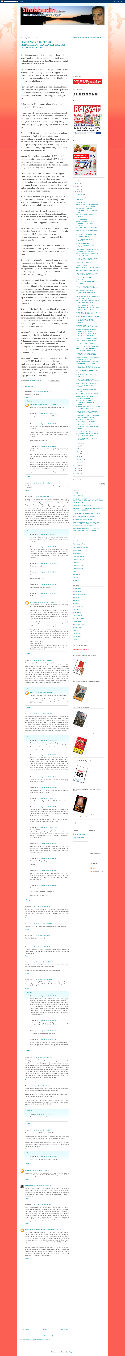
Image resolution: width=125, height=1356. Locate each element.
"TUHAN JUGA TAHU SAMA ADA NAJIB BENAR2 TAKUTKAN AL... (87, 420)
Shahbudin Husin (80, 834)
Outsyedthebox (77, 621)
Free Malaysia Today (79, 544)
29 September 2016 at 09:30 (48, 1156)
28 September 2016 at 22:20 (48, 787)
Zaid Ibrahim (77, 636)
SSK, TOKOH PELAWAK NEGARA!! (87, 338)
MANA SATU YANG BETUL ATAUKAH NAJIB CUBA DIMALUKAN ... (87, 274)
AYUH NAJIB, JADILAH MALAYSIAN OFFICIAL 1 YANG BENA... (87, 434)
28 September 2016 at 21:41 (43, 391)
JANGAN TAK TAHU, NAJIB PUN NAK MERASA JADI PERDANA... (88, 250)
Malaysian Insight (78, 568)
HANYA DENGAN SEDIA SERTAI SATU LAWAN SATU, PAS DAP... (88, 330)
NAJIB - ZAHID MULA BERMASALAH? (88, 268)
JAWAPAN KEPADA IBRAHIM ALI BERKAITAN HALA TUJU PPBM (86, 354)
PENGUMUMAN (78, 496)
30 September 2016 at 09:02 (42, 1185)
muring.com (29, 1185)
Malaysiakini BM (78, 565)
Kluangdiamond (77, 615)
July (78, 446)
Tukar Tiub (76, 630)
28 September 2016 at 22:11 (47, 777)
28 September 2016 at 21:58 (43, 660)
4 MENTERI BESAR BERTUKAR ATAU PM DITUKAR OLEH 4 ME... (88, 297)
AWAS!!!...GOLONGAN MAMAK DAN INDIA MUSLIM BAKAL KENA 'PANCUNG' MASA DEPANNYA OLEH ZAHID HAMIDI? (86, 523)
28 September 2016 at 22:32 (48, 798)
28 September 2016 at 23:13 (43, 924)
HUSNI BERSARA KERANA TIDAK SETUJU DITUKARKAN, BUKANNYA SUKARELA (86, 529)
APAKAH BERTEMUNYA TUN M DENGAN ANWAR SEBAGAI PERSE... (86, 385)
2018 (76, 186)
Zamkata (75, 639)
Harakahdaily (77, 550)
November (80, 197)
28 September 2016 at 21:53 (47, 404)
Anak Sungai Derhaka (79, 594)
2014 (76, 468)
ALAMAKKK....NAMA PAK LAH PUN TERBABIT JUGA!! (87, 235)
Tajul (31, 692)
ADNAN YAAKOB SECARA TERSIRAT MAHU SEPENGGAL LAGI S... (87, 362)
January (79, 462)
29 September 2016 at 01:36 (48, 996)
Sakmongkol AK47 (78, 624)
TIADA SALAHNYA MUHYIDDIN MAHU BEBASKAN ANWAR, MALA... (88, 313)
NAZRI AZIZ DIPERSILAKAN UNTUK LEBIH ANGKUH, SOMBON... (87, 301)
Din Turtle (76, 603)
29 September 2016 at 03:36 (48, 1020)
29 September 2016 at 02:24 (43, 1057)
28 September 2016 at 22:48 (48, 807)
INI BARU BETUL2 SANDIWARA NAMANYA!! (86, 513)
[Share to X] (55, 381)
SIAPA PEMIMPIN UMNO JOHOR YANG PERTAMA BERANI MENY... (87, 412)
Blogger (71, 1352)
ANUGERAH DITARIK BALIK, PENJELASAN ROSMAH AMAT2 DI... (86, 292)
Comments (95, 871)
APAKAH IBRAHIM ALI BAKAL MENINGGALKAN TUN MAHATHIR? (88, 367)
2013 (76, 471)
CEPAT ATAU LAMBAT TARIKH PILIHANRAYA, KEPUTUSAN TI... (87, 349)
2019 (76, 184)
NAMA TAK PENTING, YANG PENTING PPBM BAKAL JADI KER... (88, 380)
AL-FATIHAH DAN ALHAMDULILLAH (87, 316)
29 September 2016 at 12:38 (48, 446)
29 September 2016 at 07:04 (48, 1031)
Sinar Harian (76, 574)
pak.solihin (34, 404)
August (79, 443)
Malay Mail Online (78, 556)
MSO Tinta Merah (78, 618)
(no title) (75, 493)
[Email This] (51, 381)
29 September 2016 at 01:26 (48, 885)
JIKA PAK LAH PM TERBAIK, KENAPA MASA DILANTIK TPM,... (87, 358)
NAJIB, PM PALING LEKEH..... (85, 424)
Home (45, 1329)
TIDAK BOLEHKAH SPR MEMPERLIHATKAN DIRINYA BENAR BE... (86, 245)
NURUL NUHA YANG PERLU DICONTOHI (85, 278)
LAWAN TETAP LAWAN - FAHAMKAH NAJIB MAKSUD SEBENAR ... (87, 416)
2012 (76, 473)
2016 (76, 192)
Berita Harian (77, 541)
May (78, 451)
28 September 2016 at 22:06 (48, 740)
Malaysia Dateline (78, 559)
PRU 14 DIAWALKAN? (83, 219)
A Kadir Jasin (77, 588)
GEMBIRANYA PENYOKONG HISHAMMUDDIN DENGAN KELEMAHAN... (85, 223)
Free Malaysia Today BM (80, 547)
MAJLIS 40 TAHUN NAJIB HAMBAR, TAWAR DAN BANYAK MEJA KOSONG (88, 509)
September (80, 202)
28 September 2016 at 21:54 (43, 496)
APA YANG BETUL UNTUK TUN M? (87, 394)
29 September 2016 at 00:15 (43, 979)
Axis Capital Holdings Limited (35, 1229)
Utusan (75, 580)
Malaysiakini (76, 562)
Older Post (64, 1329)
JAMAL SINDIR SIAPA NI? (84, 431)
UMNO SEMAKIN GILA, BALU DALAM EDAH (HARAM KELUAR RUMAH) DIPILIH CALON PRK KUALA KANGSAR (88, 500)
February (80, 459)
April (78, 454)
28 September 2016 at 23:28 (48, 584)
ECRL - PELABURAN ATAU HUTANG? (84, 516)
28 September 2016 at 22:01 (48, 534)
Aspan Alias (76, 600)
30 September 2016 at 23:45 (43, 1204)
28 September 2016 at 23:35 (43, 947)
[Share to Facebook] (57, 381)
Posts (94, 868)
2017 (76, 189)
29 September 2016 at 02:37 (45, 1114)
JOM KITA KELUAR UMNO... (85, 343)
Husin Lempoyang (78, 606)
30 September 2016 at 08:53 (41, 1170)
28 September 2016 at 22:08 (48, 755)
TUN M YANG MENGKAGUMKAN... (84, 505)
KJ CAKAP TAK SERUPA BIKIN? (82, 519)
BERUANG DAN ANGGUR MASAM (87, 270)
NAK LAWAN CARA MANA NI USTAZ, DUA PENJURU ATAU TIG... (87, 259)
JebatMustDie (77, 612)
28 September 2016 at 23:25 (48, 843)
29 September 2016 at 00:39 (48, 870)
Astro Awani (76, 538)
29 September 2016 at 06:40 (43, 1130)
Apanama (76, 597)
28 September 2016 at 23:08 (48, 563)
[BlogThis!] (53, 381)
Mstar (74, 571)
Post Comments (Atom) (49, 1336)
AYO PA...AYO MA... (82, 265)
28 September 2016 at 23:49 (47, 602)
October (79, 199)
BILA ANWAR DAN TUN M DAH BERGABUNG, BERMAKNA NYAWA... (85, 402)
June (78, 448)
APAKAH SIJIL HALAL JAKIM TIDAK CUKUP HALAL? (87, 254)
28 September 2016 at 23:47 (48, 858)
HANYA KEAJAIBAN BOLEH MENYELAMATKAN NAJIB (85, 397)
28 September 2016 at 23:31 (48, 593)
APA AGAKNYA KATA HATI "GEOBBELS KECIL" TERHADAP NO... (87, 210)
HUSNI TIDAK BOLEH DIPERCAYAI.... (88, 346)
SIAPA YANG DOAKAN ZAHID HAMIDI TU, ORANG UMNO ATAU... (88, 407)
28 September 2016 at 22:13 (48, 413)
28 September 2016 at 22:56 (43, 906)
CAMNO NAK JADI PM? (83, 262)
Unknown (28, 1170)
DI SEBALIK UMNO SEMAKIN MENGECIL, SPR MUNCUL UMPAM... (85, 320)
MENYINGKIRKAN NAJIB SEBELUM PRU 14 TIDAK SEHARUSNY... (87, 205)
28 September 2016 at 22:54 (48, 827)
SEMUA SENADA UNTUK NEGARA (87, 228)
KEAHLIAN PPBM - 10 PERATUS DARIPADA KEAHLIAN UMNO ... (86, 334)
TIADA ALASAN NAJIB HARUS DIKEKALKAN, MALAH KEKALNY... (87, 326)
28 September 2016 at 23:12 (48, 572)
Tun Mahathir (77, 633)
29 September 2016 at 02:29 (40, 1086)
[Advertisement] (62, 30)
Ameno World (77, 591)
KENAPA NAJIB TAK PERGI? (85, 305)
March (79, 456)
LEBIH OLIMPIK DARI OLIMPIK (86, 341)
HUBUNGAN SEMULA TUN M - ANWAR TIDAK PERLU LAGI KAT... (87, 287)
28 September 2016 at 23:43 (43, 962)
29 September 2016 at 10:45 (43, 692)
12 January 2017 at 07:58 (54, 1229)
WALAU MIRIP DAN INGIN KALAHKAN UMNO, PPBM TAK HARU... (88, 308)
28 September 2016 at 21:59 (43, 714)
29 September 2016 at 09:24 (48, 424)
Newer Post (25, 1329)
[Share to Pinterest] (59, 381)
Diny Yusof (33, 602)
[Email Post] (47, 380)
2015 (76, 465)
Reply (27, 397)
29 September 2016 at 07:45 (48, 1039)
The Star (75, 577)
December (80, 194)
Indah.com (76, 609)
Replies (29, 401)
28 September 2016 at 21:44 (43, 483)
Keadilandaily (77, 553)
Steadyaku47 (77, 627)
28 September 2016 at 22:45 (48, 547)
